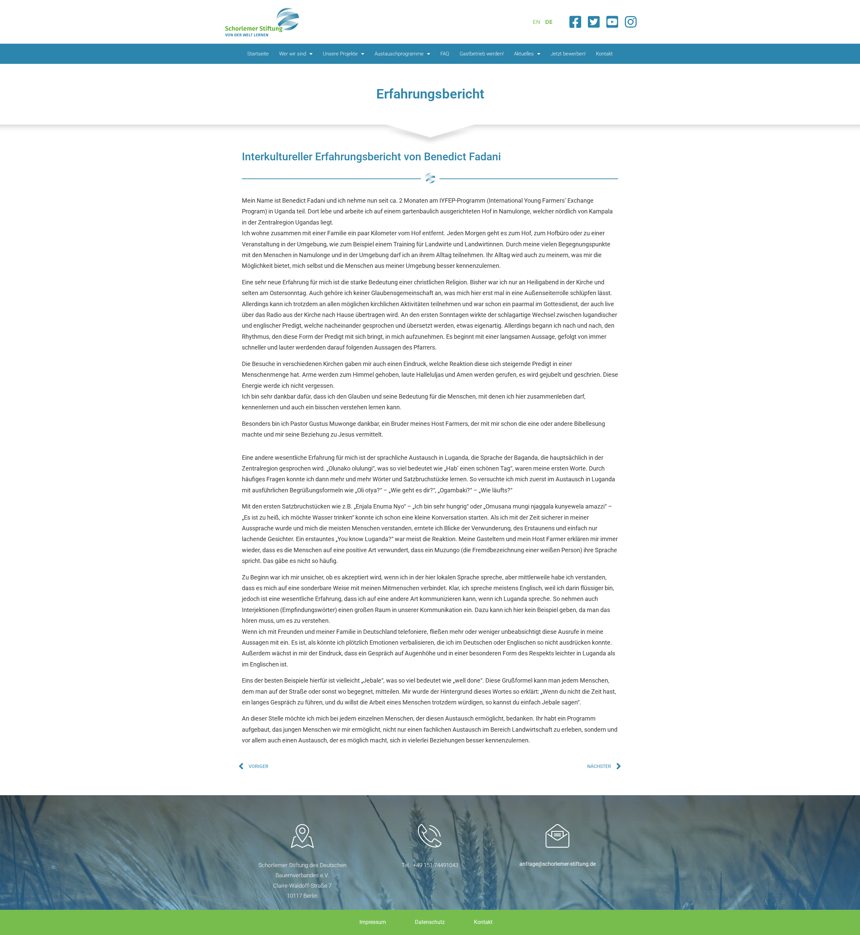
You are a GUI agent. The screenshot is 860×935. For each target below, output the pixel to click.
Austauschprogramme (399, 54)
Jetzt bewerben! (568, 54)
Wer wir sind (292, 54)
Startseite (258, 54)
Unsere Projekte (340, 54)
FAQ (444, 54)
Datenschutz (430, 922)
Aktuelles (524, 54)
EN (536, 21)
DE (549, 21)
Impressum (372, 922)
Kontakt (604, 54)
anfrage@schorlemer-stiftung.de (557, 864)
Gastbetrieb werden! (482, 54)
